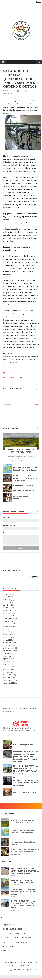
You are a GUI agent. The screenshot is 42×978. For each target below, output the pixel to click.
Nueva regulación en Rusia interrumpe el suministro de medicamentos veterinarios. (23, 488)
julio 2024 (6, 661)
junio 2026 (7, 600)
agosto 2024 (7, 659)
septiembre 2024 (9, 656)
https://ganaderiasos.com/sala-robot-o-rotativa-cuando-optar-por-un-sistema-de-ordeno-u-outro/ (20, 359)
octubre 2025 (8, 621)
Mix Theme (29, 965)
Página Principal (9, 925)
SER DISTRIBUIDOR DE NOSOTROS (16, 933)
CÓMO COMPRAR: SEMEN (13, 929)
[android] (23, 970)
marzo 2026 (7, 608)
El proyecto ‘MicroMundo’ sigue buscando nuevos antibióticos (23, 831)
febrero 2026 (7, 610)
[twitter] (15, 970)
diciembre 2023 (8, 680)
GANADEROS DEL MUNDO (29, 962)
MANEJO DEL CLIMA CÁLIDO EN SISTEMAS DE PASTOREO (22, 822)
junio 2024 (7, 664)
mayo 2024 (7, 667)
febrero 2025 (7, 643)
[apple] (27, 970)
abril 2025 (6, 637)
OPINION (6, 951)
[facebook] (7, 970)
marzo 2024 (7, 672)
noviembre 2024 (9, 651)
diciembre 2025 (8, 616)
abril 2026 (6, 605)
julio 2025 (6, 629)
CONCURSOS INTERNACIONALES (15, 942)
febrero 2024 (7, 675)
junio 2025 (7, 632)
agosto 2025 (7, 626)
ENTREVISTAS (8, 947)
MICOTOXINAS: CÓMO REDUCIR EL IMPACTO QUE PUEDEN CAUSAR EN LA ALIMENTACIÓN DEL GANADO (24, 871)
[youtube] (19, 970)
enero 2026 (7, 613)
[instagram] (11, 970)
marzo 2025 (7, 640)
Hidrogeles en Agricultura (23, 745)
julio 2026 (6, 597)
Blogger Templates (18, 708)
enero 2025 (7, 645)
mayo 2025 (7, 634)
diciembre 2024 (8, 648)
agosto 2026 (7, 594)
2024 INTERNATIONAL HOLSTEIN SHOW (18, 938)
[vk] (31, 970)
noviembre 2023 (9, 683)
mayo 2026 (7, 602)
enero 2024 (7, 677)
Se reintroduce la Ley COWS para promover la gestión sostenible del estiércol (23, 892)
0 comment (8, 93)
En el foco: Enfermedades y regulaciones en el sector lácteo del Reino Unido (25, 478)
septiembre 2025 (9, 624)
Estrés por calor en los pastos (24, 792)
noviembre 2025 (9, 618)
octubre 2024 (8, 653)
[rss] (35, 970)
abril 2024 (6, 669)
